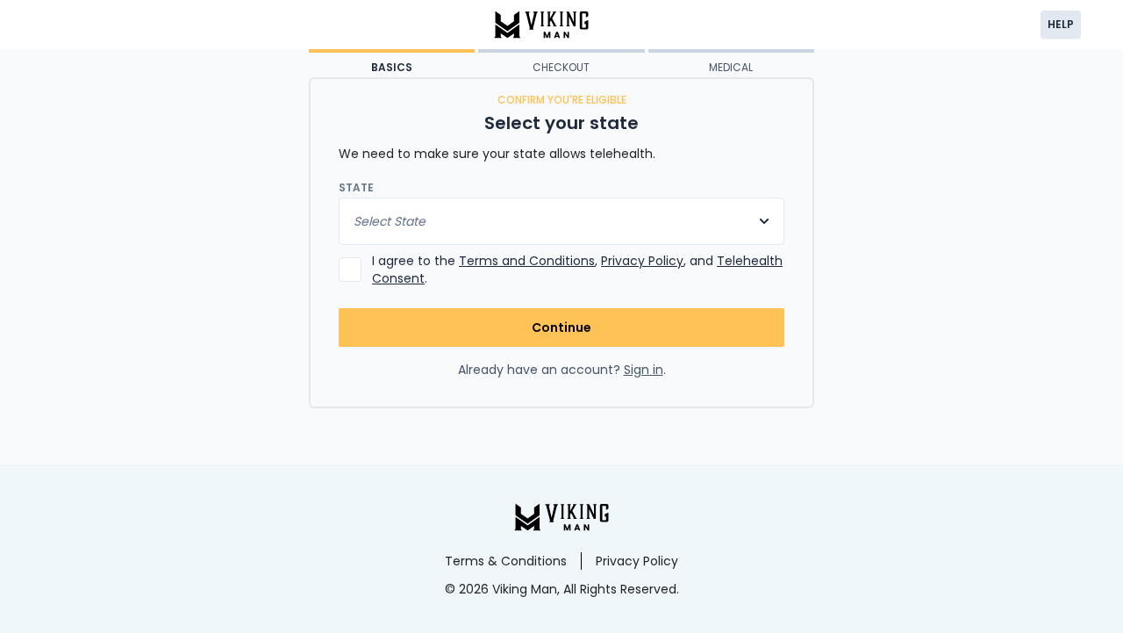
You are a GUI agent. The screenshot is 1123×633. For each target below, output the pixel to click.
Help (1061, 24)
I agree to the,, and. (577, 269)
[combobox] (561, 221)
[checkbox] (350, 269)
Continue (561, 327)
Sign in (643, 369)
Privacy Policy (642, 261)
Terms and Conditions (527, 261)
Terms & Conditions (506, 561)
